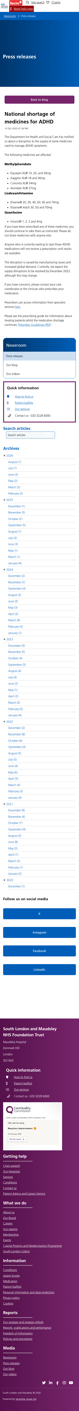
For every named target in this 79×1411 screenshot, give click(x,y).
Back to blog (39, 99)
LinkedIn (39, 969)
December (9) (16, 810)
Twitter (44, 1383)
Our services (22, 409)
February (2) (15, 493)
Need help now (23, 9)
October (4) (15, 658)
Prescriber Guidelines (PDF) (34, 325)
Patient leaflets (24, 403)
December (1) (16, 506)
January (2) (14, 873)
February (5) (15, 626)
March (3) (14, 487)
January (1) (14, 633)
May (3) (12, 607)
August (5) (14, 753)
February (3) (15, 791)
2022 (9, 721)
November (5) (16, 512)
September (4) (17, 588)
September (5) (17, 525)
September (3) (17, 664)
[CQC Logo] (18, 1112)
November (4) (16, 817)
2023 (9, 639)
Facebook (39, 951)
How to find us (24, 396)
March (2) (14, 702)
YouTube (71, 1383)
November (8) (16, 734)
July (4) (12, 677)
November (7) (16, 582)
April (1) (13, 854)
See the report (15, 1139)
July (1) (12, 468)
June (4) (13, 766)
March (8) (14, 620)
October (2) (15, 519)
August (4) (14, 671)
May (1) (12, 550)
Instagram (39, 932)
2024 (9, 569)
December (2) (16, 576)
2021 (9, 804)
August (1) (14, 462)
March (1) (14, 557)
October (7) (15, 823)
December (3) (16, 645)
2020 (9, 880)
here (17, 307)
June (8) (13, 842)
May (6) (12, 772)
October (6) (15, 740)
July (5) (12, 759)
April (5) (13, 778)
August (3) (14, 836)
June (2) (13, 683)
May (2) (12, 481)
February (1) (15, 867)
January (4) (14, 563)
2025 (9, 500)
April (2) (13, 614)
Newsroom (10, 16)
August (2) (14, 595)
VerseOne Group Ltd (26, 1398)
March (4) (14, 785)
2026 (9, 455)
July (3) (12, 538)
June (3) (13, 474)
